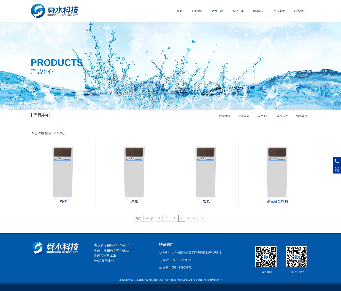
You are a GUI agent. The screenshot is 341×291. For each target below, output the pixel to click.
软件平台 (263, 116)
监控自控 (282, 116)
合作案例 (279, 11)
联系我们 (300, 11)
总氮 (134, 201)
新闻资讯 (258, 11)
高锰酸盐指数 (277, 201)
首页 (179, 11)
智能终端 (224, 116)
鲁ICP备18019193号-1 (170, 286)
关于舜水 (197, 11)
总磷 (63, 201)
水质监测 (302, 116)
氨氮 (206, 201)
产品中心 (217, 11)
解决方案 (238, 11)
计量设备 (244, 116)
